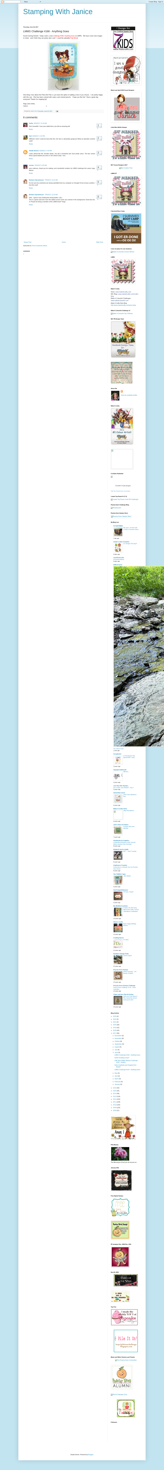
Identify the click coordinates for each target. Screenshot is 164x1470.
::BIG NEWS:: (127, 876)
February (118, 1082)
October (117, 1041)
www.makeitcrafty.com (123, 292)
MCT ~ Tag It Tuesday (129, 851)
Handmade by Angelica (121, 840)
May (116, 1073)
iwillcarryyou (117, 565)
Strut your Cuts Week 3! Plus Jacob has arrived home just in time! (130, 998)
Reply (31, 129)
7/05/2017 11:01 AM (51, 180)
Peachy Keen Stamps (120, 970)
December (118, 1036)
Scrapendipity (118, 526)
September (118, 1044)
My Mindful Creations (120, 906)
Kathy (31, 123)
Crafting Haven (118, 938)
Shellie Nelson (34, 151)
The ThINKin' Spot (119, 874)
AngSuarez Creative (120, 865)
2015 (115, 1091)
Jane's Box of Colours (120, 825)
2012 (115, 1099)
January (117, 1084)
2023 (115, 1016)
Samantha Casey (119, 793)
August (117, 1047)
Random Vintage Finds (121, 954)
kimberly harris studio (120, 849)
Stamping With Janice (58, 12)
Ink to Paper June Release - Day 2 (123, 787)
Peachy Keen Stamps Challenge (124, 985)
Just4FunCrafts (118, 557)
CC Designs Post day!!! (130, 543)
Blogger (90, 1454)
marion (31, 165)
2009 (115, 1107)
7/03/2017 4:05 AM (40, 165)
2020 (115, 1025)
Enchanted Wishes (118, 559)
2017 (115, 1033)
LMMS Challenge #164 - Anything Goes (127, 1069)
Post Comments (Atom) (39, 246)
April (116, 1076)
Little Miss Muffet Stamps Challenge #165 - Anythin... (126, 1061)
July (116, 1050)
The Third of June (118, 748)
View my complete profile (129, 395)
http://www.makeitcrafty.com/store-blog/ (123, 305)
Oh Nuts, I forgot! (128, 892)
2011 (115, 1102)
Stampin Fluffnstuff (119, 770)
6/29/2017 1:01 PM (38, 136)
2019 (115, 1027)
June (116, 1052)
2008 (115, 1110)
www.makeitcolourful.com (119, 300)
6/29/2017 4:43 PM (45, 151)
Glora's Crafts (118, 922)
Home (64, 242)
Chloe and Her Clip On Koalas (123, 994)
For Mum (126, 939)
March (117, 1079)
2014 (115, 1093)
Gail (30, 136)
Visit (120, 491)
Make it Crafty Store (120, 809)
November (118, 1038)
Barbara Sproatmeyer (36, 180)
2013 (115, 1096)
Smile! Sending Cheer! (121, 1058)
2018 (115, 1030)
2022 (115, 1019)
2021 (115, 1022)
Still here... (126, 771)
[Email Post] (56, 111)
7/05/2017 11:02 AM (51, 194)
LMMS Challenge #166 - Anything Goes (127, 1055)
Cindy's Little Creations (121, 542)
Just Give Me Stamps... (121, 786)
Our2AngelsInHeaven (120, 890)
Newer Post (27, 242)
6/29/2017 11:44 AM (40, 123)
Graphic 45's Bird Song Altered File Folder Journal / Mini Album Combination (131, 909)
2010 (115, 1105)
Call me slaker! (127, 955)
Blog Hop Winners (129, 810)
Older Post (99, 242)
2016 (115, 1088)
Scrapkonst (117, 754)
